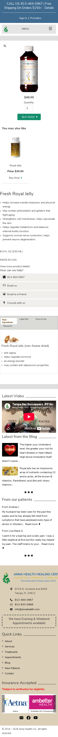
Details (49, 8)
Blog (7, 663)
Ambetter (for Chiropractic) (42, 711)
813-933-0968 (24, 604)
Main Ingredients (7, 321)
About (8, 641)
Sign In (23, 18)
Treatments (11, 652)
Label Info (23, 319)
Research (7, 326)
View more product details (15, 266)
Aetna (15, 711)
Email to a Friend (16, 294)
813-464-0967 (32, 3)
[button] (3, 703)
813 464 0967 (16, 277)
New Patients (12, 668)
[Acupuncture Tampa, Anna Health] (29, 492)
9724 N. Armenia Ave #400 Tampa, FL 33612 (31, 591)
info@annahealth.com (27, 609)
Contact (9, 673)
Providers (35, 18)
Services (10, 646)
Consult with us (16, 303)
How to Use (41, 319)
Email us (12, 286)
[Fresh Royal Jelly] (29, 69)
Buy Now (14, 178)
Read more (31, 524)
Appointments (13, 657)
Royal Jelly (15, 165)
